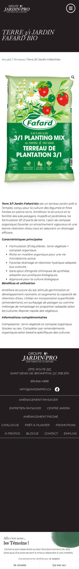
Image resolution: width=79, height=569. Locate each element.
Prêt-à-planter (37, 425)
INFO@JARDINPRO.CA (35, 389)
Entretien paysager (25, 408)
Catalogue (10, 425)
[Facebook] (57, 389)
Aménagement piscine (40, 416)
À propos (12, 433)
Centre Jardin (58, 408)
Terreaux (19, 59)
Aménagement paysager (38, 399)
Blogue (32, 433)
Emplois (70, 433)
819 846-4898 (39, 381)
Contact (51, 433)
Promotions (66, 425)
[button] (73, 77)
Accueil (6, 59)
